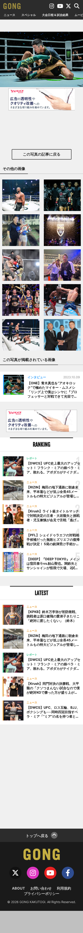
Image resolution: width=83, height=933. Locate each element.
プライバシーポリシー (41, 893)
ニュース (9, 15)
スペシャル (28, 15)
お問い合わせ (41, 888)
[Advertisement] (41, 776)
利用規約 (64, 888)
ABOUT (18, 888)
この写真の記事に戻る (41, 154)
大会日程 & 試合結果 (55, 15)
